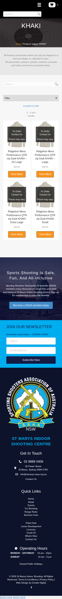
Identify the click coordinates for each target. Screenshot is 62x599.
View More (17, 174)
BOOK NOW (6, 597)
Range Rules (31, 512)
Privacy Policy (47, 579)
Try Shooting (31, 508)
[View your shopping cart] (52, 4)
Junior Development (31, 526)
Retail (31, 502)
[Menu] (39, 5)
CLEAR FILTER (31, 106)
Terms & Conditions (28, 579)
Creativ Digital (39, 582)
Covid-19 (31, 532)
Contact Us (31, 479)
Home (18, 44)
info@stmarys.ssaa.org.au (33, 474)
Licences (31, 529)
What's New (31, 536)
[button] (31, 98)
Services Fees (31, 515)
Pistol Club (31, 523)
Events (31, 505)
